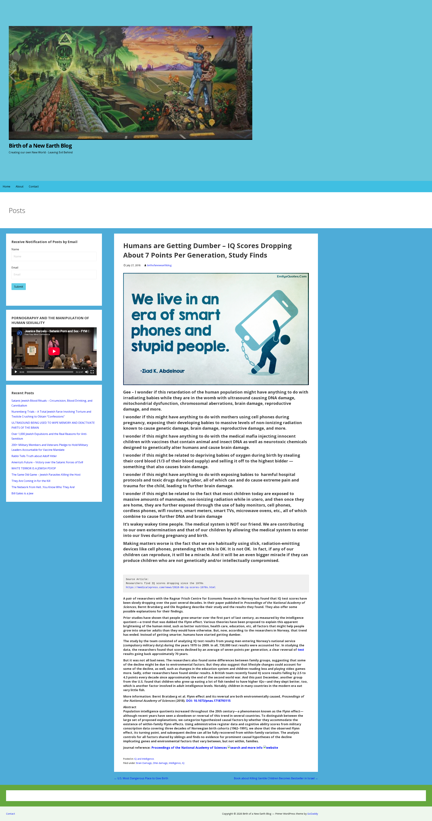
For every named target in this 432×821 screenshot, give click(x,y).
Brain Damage (144, 763)
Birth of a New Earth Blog (40, 145)
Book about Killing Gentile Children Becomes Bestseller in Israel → (276, 778)
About (19, 186)
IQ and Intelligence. (144, 758)
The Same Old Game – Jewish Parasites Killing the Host (45, 474)
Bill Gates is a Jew (22, 493)
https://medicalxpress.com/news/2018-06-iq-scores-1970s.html (170, 587)
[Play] (16, 372)
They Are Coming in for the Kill (30, 481)
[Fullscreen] (92, 372)
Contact (34, 186)
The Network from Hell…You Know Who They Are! (43, 487)
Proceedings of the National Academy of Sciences (189, 748)
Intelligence (175, 763)
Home (6, 186)
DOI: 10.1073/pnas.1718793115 (208, 701)
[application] (54, 351)
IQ (183, 763)
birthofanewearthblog (159, 265)
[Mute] (86, 372)
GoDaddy (312, 813)
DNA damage (160, 763)
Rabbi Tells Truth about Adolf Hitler (34, 456)
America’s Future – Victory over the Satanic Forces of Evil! (47, 462)
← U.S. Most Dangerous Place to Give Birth (141, 778)
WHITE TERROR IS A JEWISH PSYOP (33, 468)
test (301, 650)
